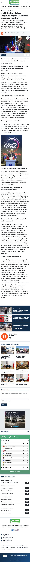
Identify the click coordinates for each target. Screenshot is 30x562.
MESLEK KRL (10, 10)
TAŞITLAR (19, 547)
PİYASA (10, 6)
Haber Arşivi (5, 542)
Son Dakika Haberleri (7, 540)
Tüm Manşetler (6, 538)
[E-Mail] (10, 338)
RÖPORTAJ (24, 6)
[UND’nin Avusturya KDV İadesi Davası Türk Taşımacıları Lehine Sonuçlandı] (7, 350)
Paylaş (4, 54)
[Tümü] (28, 431)
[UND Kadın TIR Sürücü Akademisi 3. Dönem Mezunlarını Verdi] (22, 350)
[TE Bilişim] (4, 336)
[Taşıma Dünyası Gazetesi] (14, 2)
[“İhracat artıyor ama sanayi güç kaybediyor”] (22, 378)
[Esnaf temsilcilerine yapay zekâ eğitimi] (7, 378)
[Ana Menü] (1, 2)
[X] (15, 530)
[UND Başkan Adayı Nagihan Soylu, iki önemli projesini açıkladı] (15, 44)
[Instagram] (17, 530)
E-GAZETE (26, 547)
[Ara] (27, 2)
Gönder (4, 404)
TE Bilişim (11, 335)
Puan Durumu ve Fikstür (8, 537)
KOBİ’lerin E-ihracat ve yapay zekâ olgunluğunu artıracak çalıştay (22, 371)
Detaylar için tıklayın (15, 471)
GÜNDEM (3, 6)
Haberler (3, 10)
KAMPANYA (16, 6)
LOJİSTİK (13, 547)
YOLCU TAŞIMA (5, 547)
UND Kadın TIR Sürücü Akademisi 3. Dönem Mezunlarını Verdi (21, 356)
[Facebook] (12, 530)
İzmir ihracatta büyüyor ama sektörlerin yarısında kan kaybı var (7, 371)
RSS (6, 555)
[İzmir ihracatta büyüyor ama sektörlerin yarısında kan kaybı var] (7, 364)
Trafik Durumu (6, 535)
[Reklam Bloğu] (15, 419)
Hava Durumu (6, 534)
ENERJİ (3, 549)
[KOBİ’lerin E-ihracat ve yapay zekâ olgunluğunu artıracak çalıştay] (22, 364)
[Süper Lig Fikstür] (28, 476)
